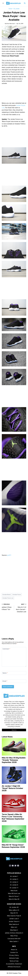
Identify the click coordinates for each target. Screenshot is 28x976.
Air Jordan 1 (14, 876)
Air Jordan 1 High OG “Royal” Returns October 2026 (12, 788)
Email (5, 681)
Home (10, 8)
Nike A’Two (14, 936)
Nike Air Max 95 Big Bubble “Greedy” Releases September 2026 (14, 760)
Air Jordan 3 (14, 879)
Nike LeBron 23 (14, 910)
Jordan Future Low (8, 598)
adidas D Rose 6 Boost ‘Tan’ (6, 607)
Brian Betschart (10, 23)
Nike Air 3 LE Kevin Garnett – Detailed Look (21, 608)
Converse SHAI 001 (14, 938)
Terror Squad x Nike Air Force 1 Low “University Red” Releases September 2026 (13, 817)
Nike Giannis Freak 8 (14, 916)
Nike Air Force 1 (14, 896)
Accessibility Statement (14, 964)
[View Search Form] (24, 3)
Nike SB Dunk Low (14, 893)
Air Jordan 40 (14, 907)
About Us (14, 949)
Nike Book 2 (14, 930)
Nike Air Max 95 (14, 899)
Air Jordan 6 (14, 885)
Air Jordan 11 (14, 888)
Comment (6, 649)
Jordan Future (17, 594)
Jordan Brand (7, 594)
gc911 (9, 555)
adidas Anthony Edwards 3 (14, 933)
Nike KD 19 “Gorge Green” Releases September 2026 (13, 846)
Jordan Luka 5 (14, 918)
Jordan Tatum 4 (14, 921)
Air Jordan (16, 8)
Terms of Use (14, 961)
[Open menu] (3, 3)
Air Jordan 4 (14, 882)
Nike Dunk (14, 890)
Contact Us (14, 952)
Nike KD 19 (14, 913)
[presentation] (14, 747)
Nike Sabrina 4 (14, 924)
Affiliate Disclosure (14, 967)
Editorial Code (14, 958)
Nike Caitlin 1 (14, 941)
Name (5, 673)
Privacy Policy (14, 955)
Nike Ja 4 (14, 927)
